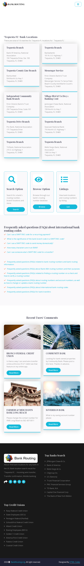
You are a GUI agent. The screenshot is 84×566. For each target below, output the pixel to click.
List (68, 207)
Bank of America (53, 465)
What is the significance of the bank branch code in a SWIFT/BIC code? (35, 239)
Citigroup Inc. (52, 473)
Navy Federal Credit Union (17, 511)
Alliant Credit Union (14, 526)
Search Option (15, 188)
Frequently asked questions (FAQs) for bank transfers (29, 292)
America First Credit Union (17, 538)
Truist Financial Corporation (58, 480)
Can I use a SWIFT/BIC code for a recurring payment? (28, 234)
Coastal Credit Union (14, 545)
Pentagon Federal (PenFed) (17, 518)
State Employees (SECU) (16, 514)
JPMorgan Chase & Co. (55, 461)
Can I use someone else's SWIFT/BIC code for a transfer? (30, 252)
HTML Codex (74, 562)
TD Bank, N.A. (52, 488)
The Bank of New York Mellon (59, 496)
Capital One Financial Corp (57, 492)
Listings (63, 188)
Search (16, 209)
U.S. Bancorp (51, 477)
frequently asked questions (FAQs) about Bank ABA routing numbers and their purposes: (43, 269)
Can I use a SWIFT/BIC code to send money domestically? (30, 243)
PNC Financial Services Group (58, 484)
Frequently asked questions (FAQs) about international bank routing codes (37, 287)
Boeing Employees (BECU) (16, 530)
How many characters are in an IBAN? (22, 247)
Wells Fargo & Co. (53, 469)
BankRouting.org (18, 562)
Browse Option (41, 188)
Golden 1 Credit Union (15, 534)
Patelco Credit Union (14, 541)
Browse (42, 207)
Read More (13, 373)
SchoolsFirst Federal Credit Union (19, 522)
